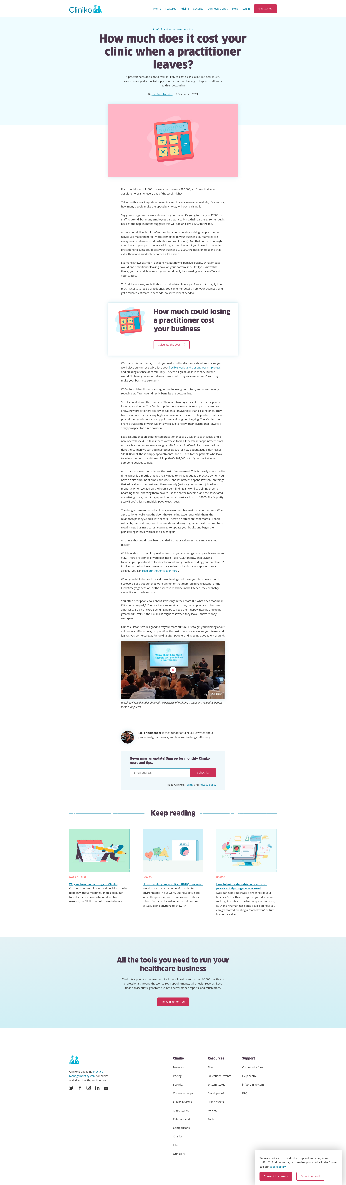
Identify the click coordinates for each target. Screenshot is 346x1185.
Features (170, 8)
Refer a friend (181, 1119)
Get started (265, 8)
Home (157, 8)
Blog (210, 1067)
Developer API (216, 1093)
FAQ (244, 1093)
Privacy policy (207, 784)
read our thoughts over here (159, 571)
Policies (212, 1110)
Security (198, 8)
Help (235, 8)
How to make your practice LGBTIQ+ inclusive (173, 884)
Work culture (77, 877)
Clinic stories (181, 1110)
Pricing (184, 8)
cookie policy (278, 1167)
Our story (179, 1154)
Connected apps (218, 8)
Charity (177, 1136)
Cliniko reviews (182, 1102)
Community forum (253, 1067)
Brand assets (216, 1102)
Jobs (175, 1145)
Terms (189, 784)
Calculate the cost (169, 344)
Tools (211, 1119)
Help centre (249, 1076)
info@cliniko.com (253, 1084)
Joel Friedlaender (162, 94)
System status (216, 1084)
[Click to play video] (173, 670)
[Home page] (74, 1059)
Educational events (219, 1076)
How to (147, 877)
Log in (246, 8)
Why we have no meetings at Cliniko (93, 884)
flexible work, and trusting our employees (195, 367)
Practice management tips (177, 29)
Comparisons (181, 1128)
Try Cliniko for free (173, 1001)
